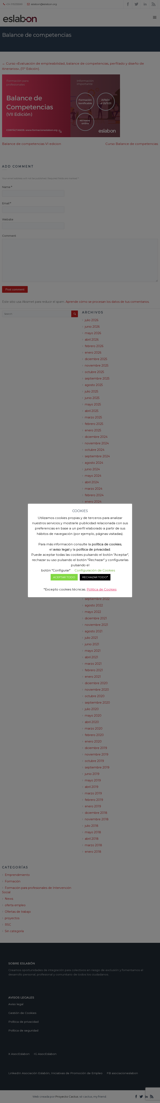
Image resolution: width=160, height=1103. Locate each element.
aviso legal (61, 549)
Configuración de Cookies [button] (95, 570)
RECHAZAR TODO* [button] (95, 577)
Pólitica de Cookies (101, 589)
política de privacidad (93, 549)
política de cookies (106, 544)
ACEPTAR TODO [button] (64, 577)
